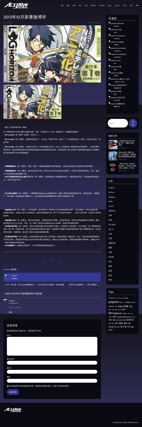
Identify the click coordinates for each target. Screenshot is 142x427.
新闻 (110, 248)
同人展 (119, 309)
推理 (117, 320)
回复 (10, 312)
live (124, 302)
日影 (110, 252)
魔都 (132, 327)
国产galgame (115, 313)
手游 (110, 238)
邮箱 (9, 368)
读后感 (110, 327)
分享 (110, 215)
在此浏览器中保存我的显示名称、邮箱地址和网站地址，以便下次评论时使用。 (39, 386)
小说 (109, 317)
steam (127, 302)
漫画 (110, 271)
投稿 (114, 320)
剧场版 (120, 306)
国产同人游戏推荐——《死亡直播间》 (83, 285)
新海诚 (121, 320)
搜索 (133, 123)
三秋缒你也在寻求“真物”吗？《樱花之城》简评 (126, 143)
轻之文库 (117, 327)
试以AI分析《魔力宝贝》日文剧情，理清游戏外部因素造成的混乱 (127, 155)
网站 (8, 377)
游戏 (110, 266)
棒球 (116, 323)
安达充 (131, 313)
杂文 (110, 261)
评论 (9, 335)
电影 (129, 323)
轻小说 (123, 326)
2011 (115, 298)
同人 (109, 309)
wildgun (14, 278)
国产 (124, 310)
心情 (110, 234)
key (120, 302)
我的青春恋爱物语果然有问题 (124, 317)
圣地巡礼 (124, 313)
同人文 (111, 229)
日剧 (109, 323)
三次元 (111, 206)
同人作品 (111, 224)
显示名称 (11, 359)
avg (124, 298)
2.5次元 (111, 188)
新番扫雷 (13, 269)
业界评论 (111, 211)
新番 (124, 320)
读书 (110, 275)
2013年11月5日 (13, 303)
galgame (113, 301)
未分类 (111, 257)
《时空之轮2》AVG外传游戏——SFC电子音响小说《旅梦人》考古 (127, 166)
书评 (116, 306)
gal (127, 298)
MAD (110, 201)
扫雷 (110, 320)
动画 (110, 220)
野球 (110, 280)
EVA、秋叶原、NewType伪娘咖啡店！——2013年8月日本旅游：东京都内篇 (35, 285)
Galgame (111, 197)
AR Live (111, 192)
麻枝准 (110, 330)
